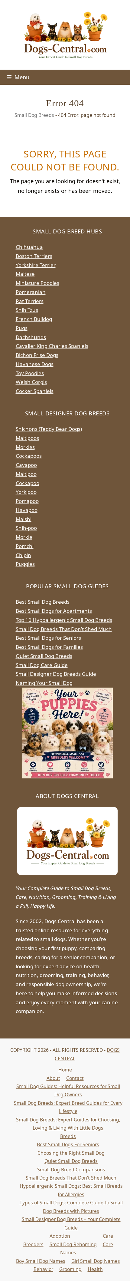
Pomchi (25, 546)
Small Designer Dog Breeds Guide (56, 673)
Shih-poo (26, 527)
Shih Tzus (27, 309)
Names (68, 1252)
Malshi (23, 519)
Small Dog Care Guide (42, 665)
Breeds (68, 1136)
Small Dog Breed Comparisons (71, 1169)
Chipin (23, 555)
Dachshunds (31, 337)
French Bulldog (34, 318)
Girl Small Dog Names (95, 1261)
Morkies (25, 447)
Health (95, 1269)
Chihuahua (29, 246)
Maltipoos (27, 437)
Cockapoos (29, 455)
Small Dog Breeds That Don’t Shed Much (64, 629)
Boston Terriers (34, 256)
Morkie (24, 536)
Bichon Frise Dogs (37, 355)
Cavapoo (26, 464)
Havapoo (26, 510)
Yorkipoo (26, 491)
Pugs (22, 328)
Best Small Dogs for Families (49, 646)
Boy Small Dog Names (40, 1261)
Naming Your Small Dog (44, 682)
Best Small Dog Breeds (43, 601)
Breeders (33, 1244)
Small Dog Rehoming (73, 1244)
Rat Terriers (30, 301)
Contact (75, 1078)
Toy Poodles (30, 373)
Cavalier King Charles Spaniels (52, 345)
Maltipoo (26, 473)
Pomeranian (31, 292)
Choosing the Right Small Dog (71, 1153)
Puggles (25, 563)
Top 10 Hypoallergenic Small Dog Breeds (64, 619)
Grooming (70, 1269)
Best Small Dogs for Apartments (54, 610)
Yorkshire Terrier (36, 265)
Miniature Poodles (37, 282)
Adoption (60, 1236)
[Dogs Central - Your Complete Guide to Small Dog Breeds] (67, 841)
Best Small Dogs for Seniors (48, 637)
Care (108, 1236)
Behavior (43, 1269)
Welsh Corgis (31, 381)
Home (65, 1069)
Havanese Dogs (35, 364)
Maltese (25, 273)
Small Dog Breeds (34, 115)
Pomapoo (27, 500)
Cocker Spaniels (35, 391)
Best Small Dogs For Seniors (68, 1144)
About (53, 1078)
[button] (18, 77)
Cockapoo (27, 483)
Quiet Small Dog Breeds (44, 655)
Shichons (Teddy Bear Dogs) (49, 428)
